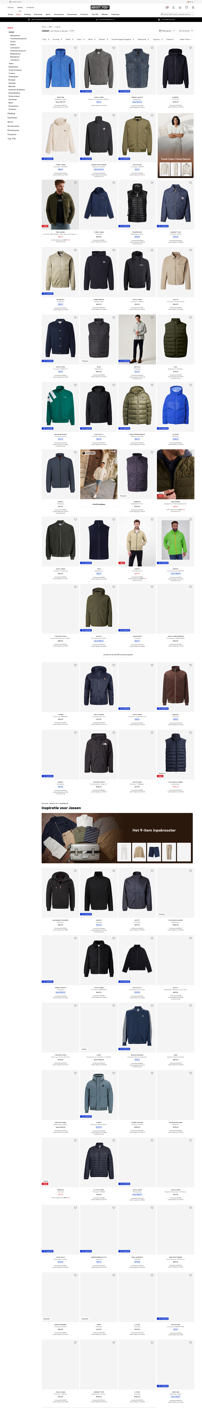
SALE (51, 27)
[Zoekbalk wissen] (193, 14)
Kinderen (30, 7)
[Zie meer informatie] (60, 109)
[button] (167, 31)
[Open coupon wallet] (167, 7)
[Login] (173, 7)
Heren (20, 7)
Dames (11, 7)
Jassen (57, 27)
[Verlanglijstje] (186, 7)
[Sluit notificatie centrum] (180, 7)
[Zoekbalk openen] (161, 14)
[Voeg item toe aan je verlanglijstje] (75, 48)
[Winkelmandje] (193, 7)
